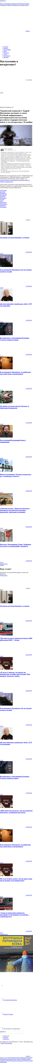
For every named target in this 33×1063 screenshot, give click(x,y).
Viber (18, 1059)
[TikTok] (9, 5)
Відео (5, 51)
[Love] (2, 3)
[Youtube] (3, 5)
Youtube (28, 1059)
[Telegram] (21, 3)
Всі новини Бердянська (10, 1000)
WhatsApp (20, 1060)
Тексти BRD (7, 49)
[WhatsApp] (15, 5)
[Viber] (27, 3)
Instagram (29, 1057)
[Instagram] (14, 3)
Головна (5, 46)
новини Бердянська (6, 1043)
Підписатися (3, 575)
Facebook (17, 1057)
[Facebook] (7, 3)
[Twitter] (22, 5)
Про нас (5, 1037)
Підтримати (6, 55)
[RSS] (27, 5)
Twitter (31, 1060)
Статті (5, 54)
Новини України (8, 1014)
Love (6, 1057)
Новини (5, 48)
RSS (5, 1062)
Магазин (5, 57)
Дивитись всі (4, 564)
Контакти (6, 1039)
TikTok (7, 1060)
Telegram (9, 1059)
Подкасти (6, 52)
